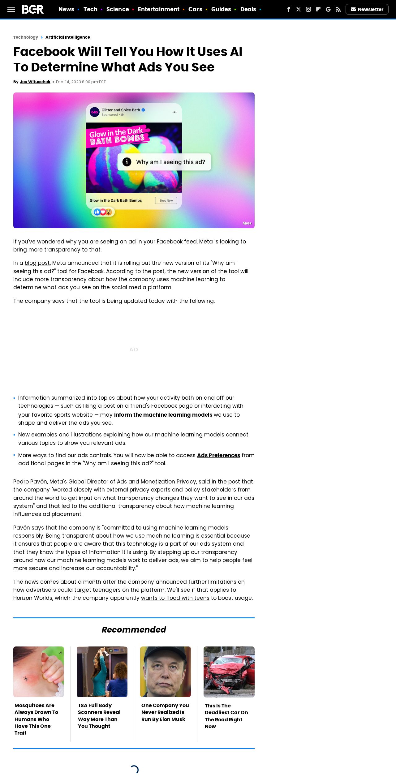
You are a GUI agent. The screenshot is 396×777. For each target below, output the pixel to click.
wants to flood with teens (175, 598)
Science (117, 9)
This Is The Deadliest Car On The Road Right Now (226, 716)
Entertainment (158, 9)
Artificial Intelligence (67, 37)
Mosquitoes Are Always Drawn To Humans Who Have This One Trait (36, 719)
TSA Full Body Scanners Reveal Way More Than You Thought (99, 715)
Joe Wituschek (35, 81)
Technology (25, 37)
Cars (195, 9)
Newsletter (370, 9)
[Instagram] (308, 9)
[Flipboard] (318, 9)
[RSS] (338, 9)
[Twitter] (298, 9)
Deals (248, 9)
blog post (37, 263)
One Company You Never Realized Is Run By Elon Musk (165, 712)
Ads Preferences (218, 455)
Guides (221, 9)
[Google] (328, 9)
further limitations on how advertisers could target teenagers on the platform (129, 586)
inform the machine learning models (163, 414)
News (66, 9)
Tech (90, 9)
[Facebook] (288, 9)
